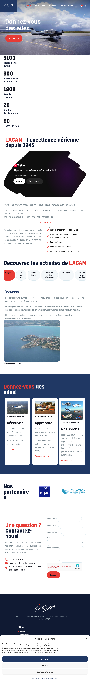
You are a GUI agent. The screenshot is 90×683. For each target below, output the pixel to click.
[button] (86, 639)
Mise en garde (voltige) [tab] (82, 275)
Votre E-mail (52, 525)
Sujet (49, 537)
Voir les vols (14, 38)
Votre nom (51, 518)
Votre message (53, 547)
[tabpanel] (45, 323)
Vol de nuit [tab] (21, 275)
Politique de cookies (38, 678)
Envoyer (53, 575)
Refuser (45, 665)
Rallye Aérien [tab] (33, 274)
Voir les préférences (45, 672)
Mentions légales (51, 678)
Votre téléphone (54, 532)
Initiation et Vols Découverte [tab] (49, 275)
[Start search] (85, 6)
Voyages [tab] (8, 273)
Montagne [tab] (66, 273)
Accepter (45, 659)
